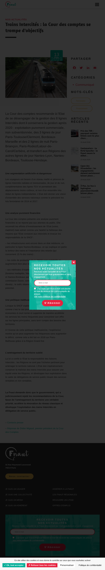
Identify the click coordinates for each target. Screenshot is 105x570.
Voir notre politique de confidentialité (50, 296)
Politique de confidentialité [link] (90, 565)
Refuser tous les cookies (43, 565)
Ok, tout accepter (15, 565)
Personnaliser (67, 565)
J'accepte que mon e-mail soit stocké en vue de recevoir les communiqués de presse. (52, 292)
